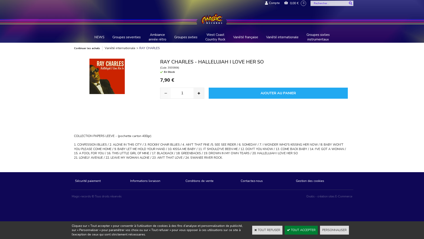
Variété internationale (282, 37)
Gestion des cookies (310, 181)
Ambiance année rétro (157, 37)
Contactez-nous (252, 181)
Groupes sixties (185, 37)
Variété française (245, 37)
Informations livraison (145, 181)
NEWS (99, 37)
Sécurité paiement (88, 181)
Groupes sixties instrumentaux (318, 37)
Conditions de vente (200, 181)
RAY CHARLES (149, 48)
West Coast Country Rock (215, 37)
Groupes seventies (126, 37)
